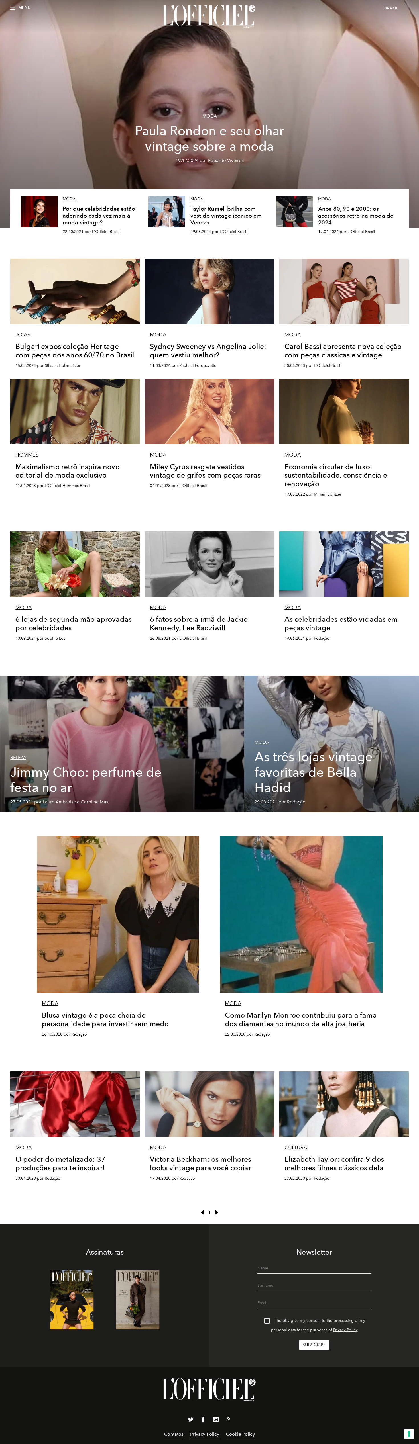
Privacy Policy (345, 1330)
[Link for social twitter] (191, 1420)
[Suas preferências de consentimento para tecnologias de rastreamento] (409, 1434)
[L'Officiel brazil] (209, 16)
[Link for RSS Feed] (228, 1420)
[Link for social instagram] (216, 1420)
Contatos (173, 1434)
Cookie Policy (240, 1434)
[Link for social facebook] (203, 1420)
